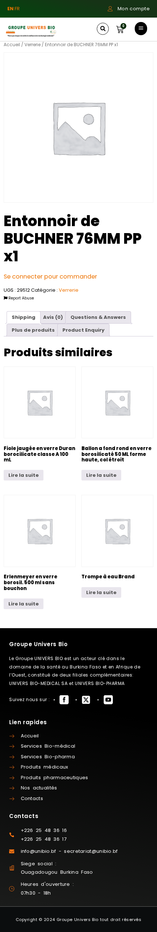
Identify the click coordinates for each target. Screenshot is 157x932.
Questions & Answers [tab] (98, 317)
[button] (103, 29)
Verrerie (32, 44)
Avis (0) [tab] (53, 317)
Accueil (12, 44)
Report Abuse (20, 298)
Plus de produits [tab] (33, 330)
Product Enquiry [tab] (83, 330)
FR (17, 8)
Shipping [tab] (23, 317)
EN (10, 8)
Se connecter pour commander (50, 276)
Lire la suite (23, 475)
